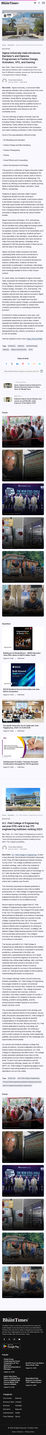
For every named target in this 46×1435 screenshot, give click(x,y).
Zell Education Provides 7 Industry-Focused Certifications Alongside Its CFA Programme (21, 763)
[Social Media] (4, 1339)
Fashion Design (32, 346)
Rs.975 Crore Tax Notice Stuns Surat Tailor (6, 1161)
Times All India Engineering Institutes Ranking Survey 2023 (22, 1082)
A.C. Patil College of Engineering (24, 855)
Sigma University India (19, 349)
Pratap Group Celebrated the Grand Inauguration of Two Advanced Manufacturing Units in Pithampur (12, 1364)
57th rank (12, 1078)
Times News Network (15, 80)
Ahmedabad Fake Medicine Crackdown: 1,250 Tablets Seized (8, 547)
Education (11, 45)
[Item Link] (23, 432)
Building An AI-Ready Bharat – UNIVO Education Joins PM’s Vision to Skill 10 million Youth (22, 654)
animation (12, 346)
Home (4, 45)
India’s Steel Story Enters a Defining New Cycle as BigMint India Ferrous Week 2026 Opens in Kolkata (12, 513)
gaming (6, 349)
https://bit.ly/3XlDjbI (34, 339)
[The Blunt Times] (10, 3)
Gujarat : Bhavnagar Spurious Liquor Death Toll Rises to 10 (8, 1296)
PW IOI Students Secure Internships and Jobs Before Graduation (21, 690)
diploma (21, 346)
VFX (31, 349)
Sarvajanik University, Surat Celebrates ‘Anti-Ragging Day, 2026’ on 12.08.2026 (21, 727)
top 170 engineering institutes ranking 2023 (18, 1085)
